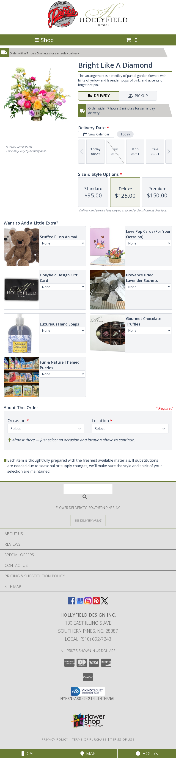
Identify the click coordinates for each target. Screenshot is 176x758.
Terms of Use (122, 739)
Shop (47, 40)
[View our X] (104, 603)
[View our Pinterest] (96, 603)
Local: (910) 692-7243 (88, 639)
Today (125, 134)
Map (90, 753)
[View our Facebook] (71, 603)
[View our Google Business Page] (79, 603)
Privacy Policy (55, 739)
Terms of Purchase (89, 739)
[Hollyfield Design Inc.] (88, 27)
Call (31, 753)
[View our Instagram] (88, 603)
